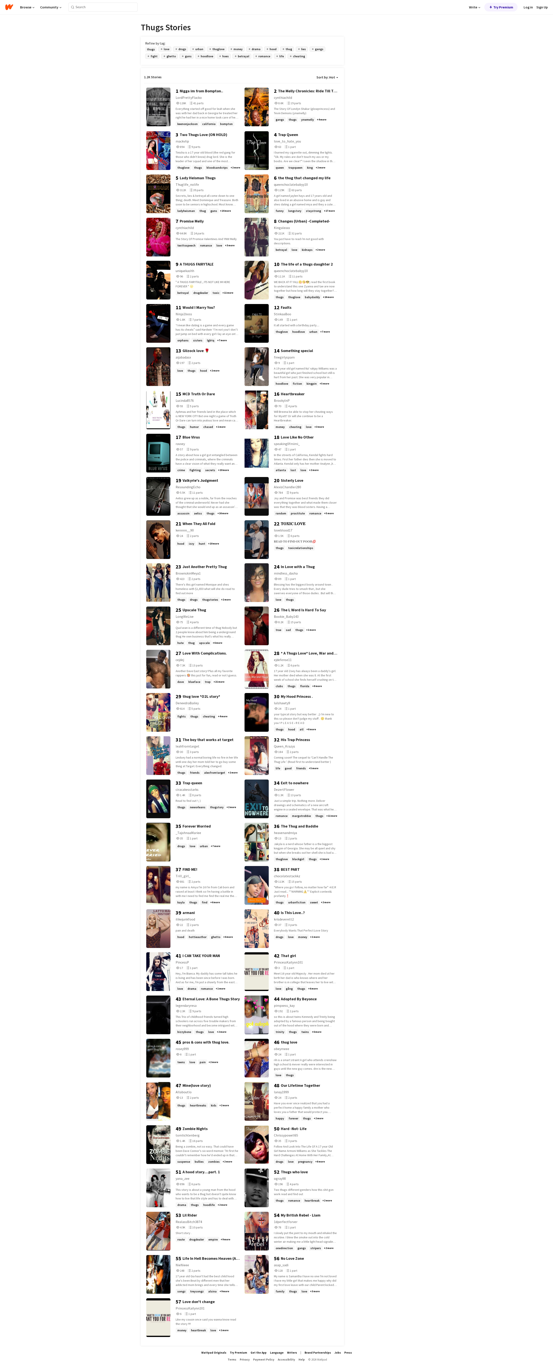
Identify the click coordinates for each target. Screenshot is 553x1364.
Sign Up (542, 7)
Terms (232, 1359)
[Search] (72, 7)
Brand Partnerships (318, 1352)
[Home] (9, 7)
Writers (292, 1352)
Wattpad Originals (213, 1352)
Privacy (245, 1359)
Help (302, 1359)
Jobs (337, 1352)
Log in (528, 7)
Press (348, 1352)
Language (277, 1352)
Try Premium (503, 7)
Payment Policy (263, 1359)
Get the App (259, 1352)
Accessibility (286, 1359)
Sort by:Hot (325, 77)
